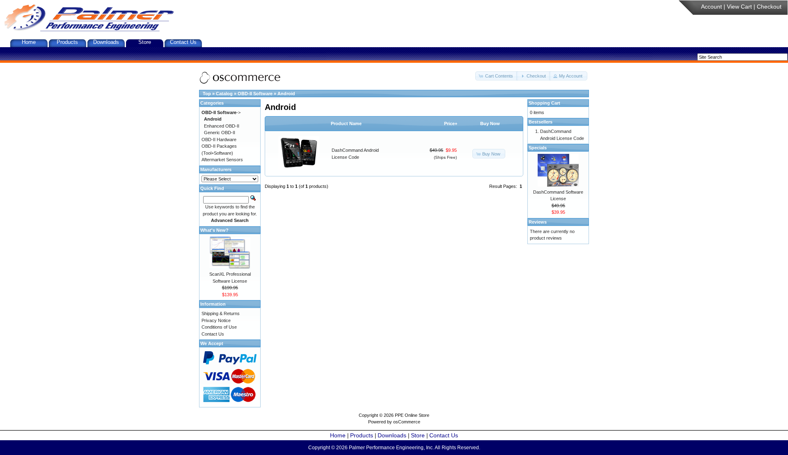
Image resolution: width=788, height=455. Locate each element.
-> (221, 112)
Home (29, 42)
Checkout (769, 6)
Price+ (450, 123)
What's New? (214, 230)
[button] (496, 76)
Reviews (538, 221)
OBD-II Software (255, 93)
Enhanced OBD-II (221, 125)
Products (67, 42)
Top (207, 93)
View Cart (739, 6)
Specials (538, 147)
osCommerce (406, 421)
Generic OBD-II (219, 132)
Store (144, 42)
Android (286, 93)
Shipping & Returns (221, 313)
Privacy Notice (216, 320)
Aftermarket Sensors (222, 159)
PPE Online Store (412, 415)
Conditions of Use (219, 327)
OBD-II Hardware (219, 139)
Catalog (224, 93)
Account (711, 6)
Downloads (106, 42)
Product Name (346, 123)
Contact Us (183, 42)
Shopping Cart (544, 103)
